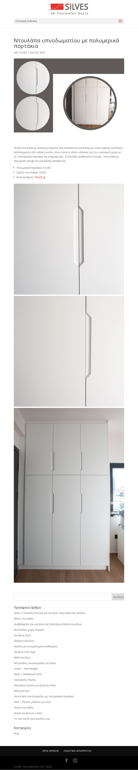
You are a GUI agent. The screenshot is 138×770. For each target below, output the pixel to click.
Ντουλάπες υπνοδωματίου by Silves (35, 663)
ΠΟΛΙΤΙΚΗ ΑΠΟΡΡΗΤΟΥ (78, 750)
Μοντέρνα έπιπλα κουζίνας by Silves (35, 685)
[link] (39, 177)
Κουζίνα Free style (24, 652)
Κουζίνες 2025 (22, 635)
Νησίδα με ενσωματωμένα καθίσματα (35, 646)
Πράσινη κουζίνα (24, 640)
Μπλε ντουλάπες (24, 618)
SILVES (23, 52)
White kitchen (21, 691)
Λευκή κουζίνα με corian (28, 713)
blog (16, 733)
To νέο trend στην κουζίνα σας (32, 718)
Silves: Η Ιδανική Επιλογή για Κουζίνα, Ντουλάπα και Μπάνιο (49, 613)
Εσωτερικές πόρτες (25, 679)
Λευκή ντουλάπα (23, 707)
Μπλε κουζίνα (22, 657)
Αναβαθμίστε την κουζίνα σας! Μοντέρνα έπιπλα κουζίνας (48, 624)
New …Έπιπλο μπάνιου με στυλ (32, 702)
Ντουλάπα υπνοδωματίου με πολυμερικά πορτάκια (44, 696)
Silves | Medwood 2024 (28, 674)
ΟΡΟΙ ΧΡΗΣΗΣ (50, 750)
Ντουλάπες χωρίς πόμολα (29, 629)
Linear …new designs (26, 668)
